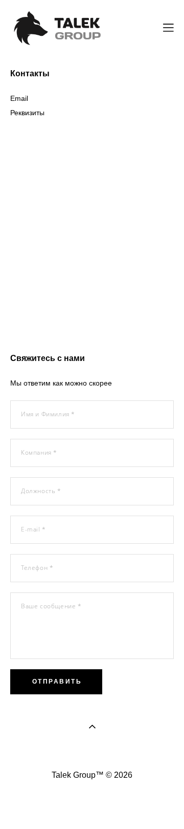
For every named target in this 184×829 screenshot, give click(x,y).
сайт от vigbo (92, 805)
